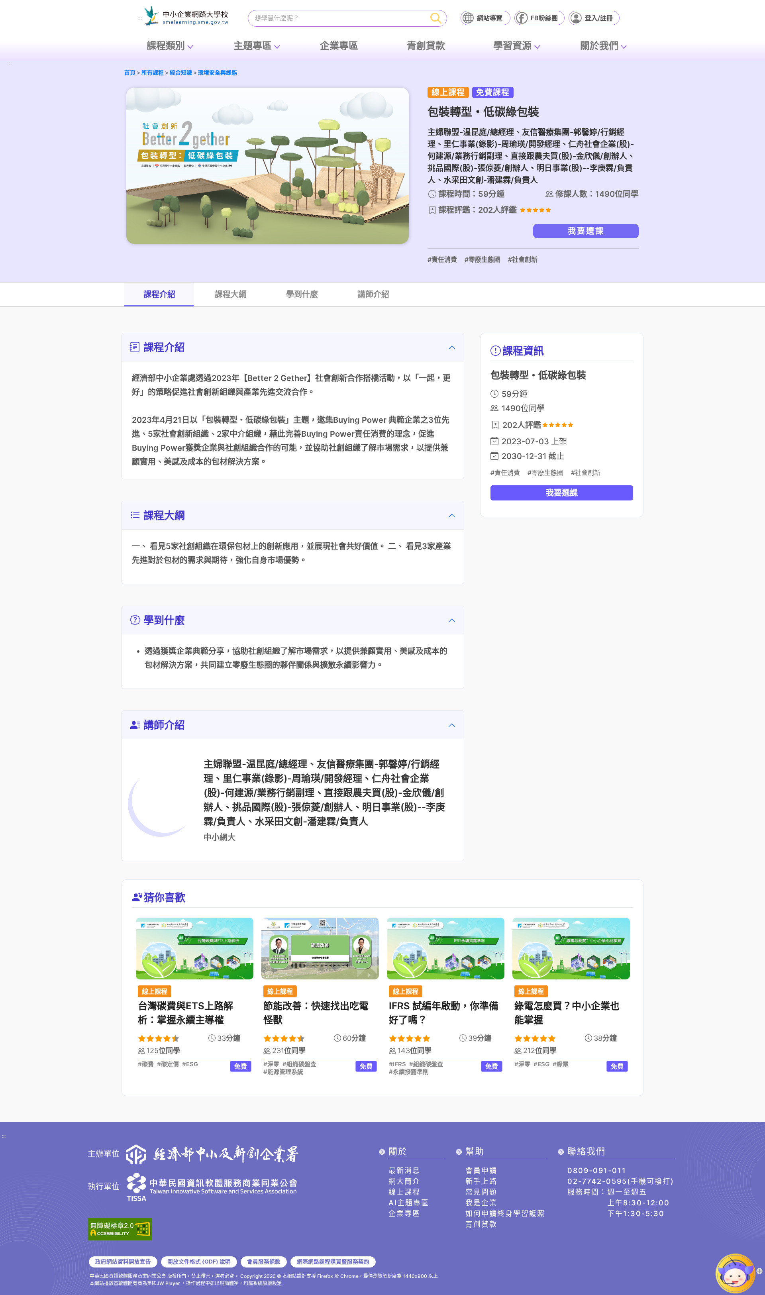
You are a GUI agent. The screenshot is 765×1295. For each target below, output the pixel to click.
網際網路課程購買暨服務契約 (333, 1261)
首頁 (129, 72)
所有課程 (152, 72)
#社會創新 (522, 259)
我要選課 (586, 231)
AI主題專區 (408, 1203)
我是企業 (481, 1203)
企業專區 (339, 45)
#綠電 (561, 1064)
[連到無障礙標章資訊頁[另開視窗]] (120, 1228)
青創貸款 (426, 45)
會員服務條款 (263, 1261)
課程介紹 (159, 294)
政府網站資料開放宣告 (123, 1261)
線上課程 (404, 1192)
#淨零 (271, 1064)
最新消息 (404, 1170)
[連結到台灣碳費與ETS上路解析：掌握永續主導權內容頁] (194, 948)
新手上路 (481, 1181)
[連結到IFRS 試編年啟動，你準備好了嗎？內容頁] (445, 948)
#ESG (190, 1064)
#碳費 (146, 1064)
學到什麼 (302, 294)
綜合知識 (181, 72)
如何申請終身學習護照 (505, 1213)
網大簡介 (404, 1181)
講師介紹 (373, 294)
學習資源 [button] (512, 45)
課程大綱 (231, 294)
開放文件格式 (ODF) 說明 (199, 1261)
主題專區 (252, 45)
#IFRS (397, 1064)
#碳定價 (168, 1064)
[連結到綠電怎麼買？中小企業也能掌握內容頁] (571, 948)
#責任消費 (442, 259)
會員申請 (481, 1170)
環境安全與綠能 (217, 72)
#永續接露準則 (409, 1071)
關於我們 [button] (599, 45)
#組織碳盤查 (299, 1064)
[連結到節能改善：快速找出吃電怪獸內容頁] (320, 948)
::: (139, 18)
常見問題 (481, 1192)
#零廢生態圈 (482, 259)
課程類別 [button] (166, 45)
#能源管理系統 (283, 1071)
